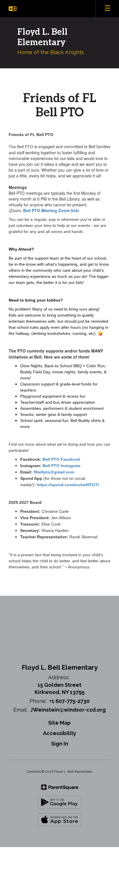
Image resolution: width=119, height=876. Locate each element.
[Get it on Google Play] (59, 802)
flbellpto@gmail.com (54, 472)
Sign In (59, 744)
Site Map (59, 723)
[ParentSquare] (60, 787)
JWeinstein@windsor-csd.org (68, 710)
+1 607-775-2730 (69, 701)
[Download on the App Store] (59, 819)
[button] (12, 8)
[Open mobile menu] (107, 8)
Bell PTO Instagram (61, 465)
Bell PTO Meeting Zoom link (50, 210)
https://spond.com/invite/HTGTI (68, 484)
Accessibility (59, 733)
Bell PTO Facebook (61, 459)
